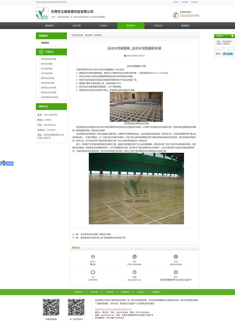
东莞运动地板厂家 (128, 80)
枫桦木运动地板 (47, 78)
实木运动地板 (46, 68)
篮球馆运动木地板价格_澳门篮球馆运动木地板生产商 (103, 238)
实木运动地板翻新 (144, 144)
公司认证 (158, 25)
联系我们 (185, 25)
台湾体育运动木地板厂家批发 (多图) (96, 234)
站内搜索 (184, 2)
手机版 (175, 2)
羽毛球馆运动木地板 (49, 97)
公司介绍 (76, 25)
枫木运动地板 (46, 64)
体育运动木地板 (47, 83)
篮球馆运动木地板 (48, 88)
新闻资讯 (131, 25)
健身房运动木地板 (48, 92)
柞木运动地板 (46, 73)
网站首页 (49, 25)
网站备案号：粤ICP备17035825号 (109, 318)
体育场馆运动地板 (48, 59)
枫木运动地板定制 (138, 300)
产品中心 (104, 25)
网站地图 (194, 2)
